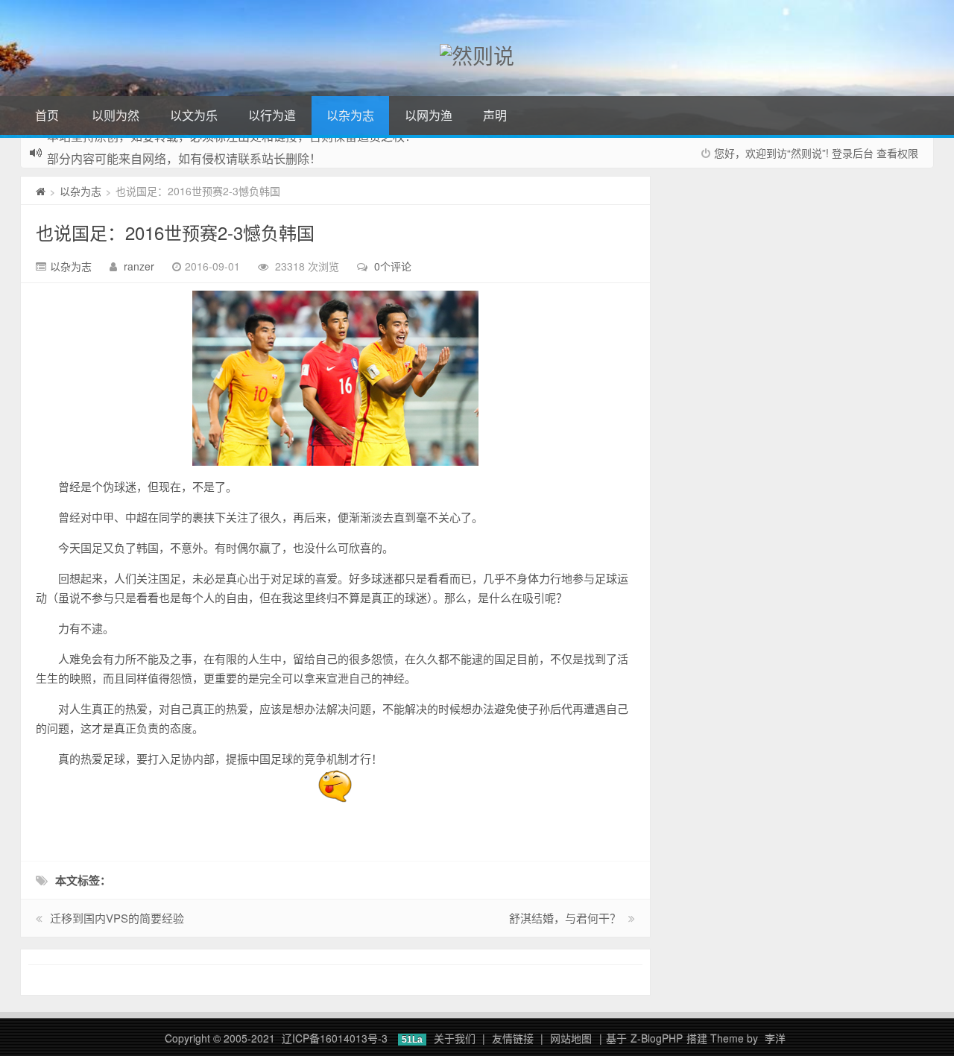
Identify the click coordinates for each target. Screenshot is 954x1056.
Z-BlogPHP (657, 1038)
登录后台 (853, 152)
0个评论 (392, 266)
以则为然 (115, 115)
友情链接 (513, 1038)
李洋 (775, 1038)
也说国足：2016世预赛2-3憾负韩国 (175, 232)
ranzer (139, 266)
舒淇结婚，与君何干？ (565, 918)
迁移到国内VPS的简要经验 (117, 918)
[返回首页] (40, 190)
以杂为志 (350, 115)
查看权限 (897, 152)
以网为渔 (428, 115)
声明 (495, 115)
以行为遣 (272, 115)
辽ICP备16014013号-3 (335, 1038)
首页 (47, 115)
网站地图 (571, 1038)
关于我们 (455, 1038)
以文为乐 (194, 115)
